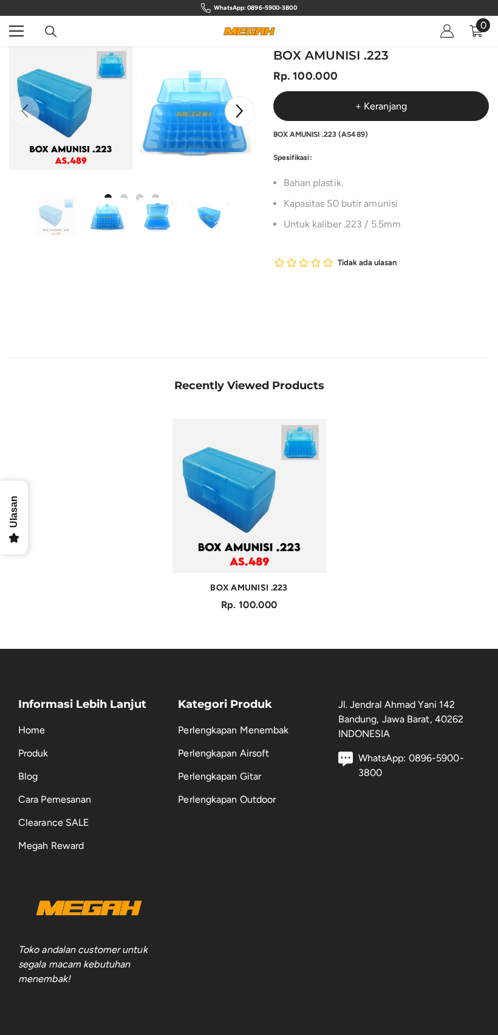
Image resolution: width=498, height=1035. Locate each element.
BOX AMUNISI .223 (248, 588)
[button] (240, 111)
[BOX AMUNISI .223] (249, 496)
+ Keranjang (381, 106)
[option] (70, 108)
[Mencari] (51, 31)
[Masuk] (447, 31)
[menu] (16, 31)
